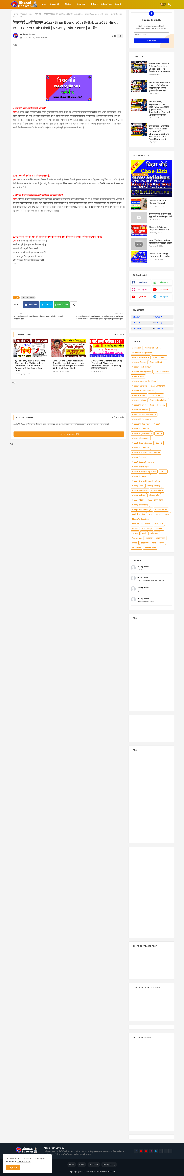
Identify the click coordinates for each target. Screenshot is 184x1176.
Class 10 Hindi (26, 14)
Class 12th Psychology (142, 419)
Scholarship (147, 529)
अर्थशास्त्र (149, 538)
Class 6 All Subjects (140, 429)
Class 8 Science (139, 457)
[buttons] (136, 1151)
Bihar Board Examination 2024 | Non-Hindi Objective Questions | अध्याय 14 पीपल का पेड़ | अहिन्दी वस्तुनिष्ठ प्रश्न (106, 364)
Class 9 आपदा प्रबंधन (139, 491)
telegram (164, 297)
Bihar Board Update (140, 357)
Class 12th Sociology (141, 424)
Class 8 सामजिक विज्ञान (140, 467)
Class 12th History (157, 405)
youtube (164, 290)
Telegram (154, 533)
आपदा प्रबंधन (160, 538)
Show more (118, 334)
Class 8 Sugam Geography (143, 462)
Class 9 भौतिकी (137, 500)
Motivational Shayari (141, 524)
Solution (81, 4)
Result (118, 4)
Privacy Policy (109, 1164)
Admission (136, 348)
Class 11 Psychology (158, 400)
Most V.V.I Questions (140, 519)
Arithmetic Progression (142, 353)
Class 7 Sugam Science (142, 443)
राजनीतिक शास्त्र (150, 548)
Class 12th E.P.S (139, 405)
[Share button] (73, 304)
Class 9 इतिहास (157, 491)
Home (44, 4)
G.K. (151, 514)
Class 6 (157, 424)
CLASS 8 (136, 323)
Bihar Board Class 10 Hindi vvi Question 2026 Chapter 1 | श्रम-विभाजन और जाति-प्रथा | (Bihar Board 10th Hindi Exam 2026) (68, 364)
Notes (68, 4)
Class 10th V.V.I (156, 395)
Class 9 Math (137, 486)
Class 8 (159, 443)
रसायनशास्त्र (136, 548)
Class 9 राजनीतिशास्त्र (140, 505)
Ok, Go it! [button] (13, 1167)
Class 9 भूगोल (154, 495)
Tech (144, 533)
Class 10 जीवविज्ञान (158, 386)
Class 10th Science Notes (143, 391)
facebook (142, 282)
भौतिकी (162, 543)
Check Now (22, 1161)
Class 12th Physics (140, 410)
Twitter (47, 305)
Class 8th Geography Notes (144, 472)
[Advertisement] (69, 61)
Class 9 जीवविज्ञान (138, 495)
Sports (135, 533)
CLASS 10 (137, 328)
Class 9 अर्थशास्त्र (153, 486)
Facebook (32, 305)
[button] (163, 4)
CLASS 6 (137, 317)
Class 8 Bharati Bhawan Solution (146, 452)
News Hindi (158, 524)
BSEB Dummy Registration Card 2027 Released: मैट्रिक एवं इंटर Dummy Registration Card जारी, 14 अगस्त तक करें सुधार (159, 108)
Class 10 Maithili (162, 372)
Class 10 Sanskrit (139, 386)
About (81, 1164)
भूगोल (154, 543)
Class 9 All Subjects (140, 476)
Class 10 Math (138, 376)
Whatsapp (63, 305)
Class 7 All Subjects (140, 438)
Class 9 (163, 472)
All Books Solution (153, 348)
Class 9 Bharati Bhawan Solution (146, 481)
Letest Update (162, 514)
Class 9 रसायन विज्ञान (155, 500)
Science (159, 529)
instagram (142, 290)
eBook (94, 4)
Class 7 (159, 433)
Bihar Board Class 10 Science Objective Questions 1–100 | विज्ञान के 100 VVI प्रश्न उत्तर (159, 68)
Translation (137, 538)
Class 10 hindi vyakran (141, 372)
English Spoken (138, 514)
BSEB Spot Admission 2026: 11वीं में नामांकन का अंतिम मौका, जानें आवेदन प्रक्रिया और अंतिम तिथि (159, 87)
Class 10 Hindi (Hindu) (141, 367)
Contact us (93, 1164)
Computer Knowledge (141, 510)
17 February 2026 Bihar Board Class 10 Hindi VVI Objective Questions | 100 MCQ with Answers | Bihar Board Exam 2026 (30, 366)
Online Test (106, 4)
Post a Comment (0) (69, 434)
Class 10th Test (139, 395)
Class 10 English (139, 362)
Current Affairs (161, 510)
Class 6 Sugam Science (142, 433)
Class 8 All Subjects (140, 448)
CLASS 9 (158, 323)
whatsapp (164, 282)
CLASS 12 (158, 328)
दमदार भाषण (144, 543)
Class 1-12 (54, 4)
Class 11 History (139, 400)
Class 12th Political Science (144, 414)
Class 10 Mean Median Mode (144, 381)
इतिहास (134, 543)
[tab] (43, 4)
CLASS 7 (158, 317)
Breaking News (159, 357)
